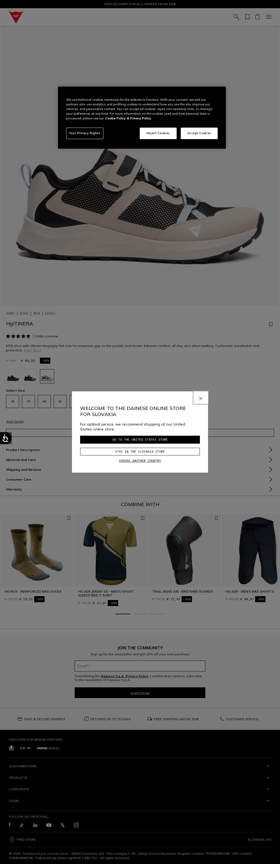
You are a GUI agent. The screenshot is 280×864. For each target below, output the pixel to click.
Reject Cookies (158, 133)
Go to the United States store (140, 439)
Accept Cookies (199, 133)
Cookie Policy (115, 118)
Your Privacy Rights (84, 133)
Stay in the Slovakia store (140, 451)
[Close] (200, 397)
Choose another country (140, 460)
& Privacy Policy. (139, 118)
